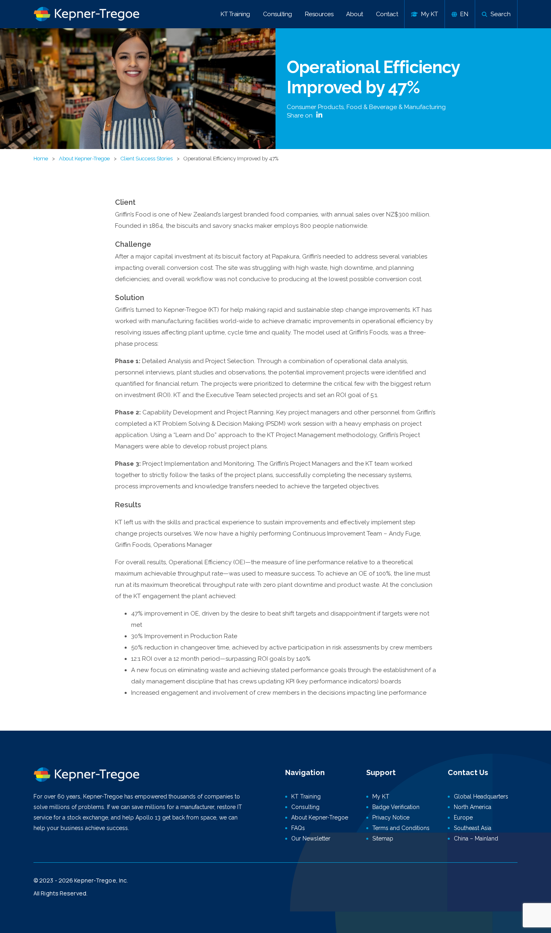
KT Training (235, 14)
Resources (319, 14)
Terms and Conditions (401, 828)
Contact (387, 14)
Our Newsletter (310, 838)
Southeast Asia (472, 828)
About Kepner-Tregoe (84, 159)
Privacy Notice (390, 817)
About (354, 14)
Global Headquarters (481, 796)
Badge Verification (396, 807)
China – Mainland (476, 838)
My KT (380, 796)
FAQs (298, 828)
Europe (463, 817)
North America (472, 807)
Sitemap (382, 838)
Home (40, 159)
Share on (300, 115)
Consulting (277, 14)
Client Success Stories (147, 159)
